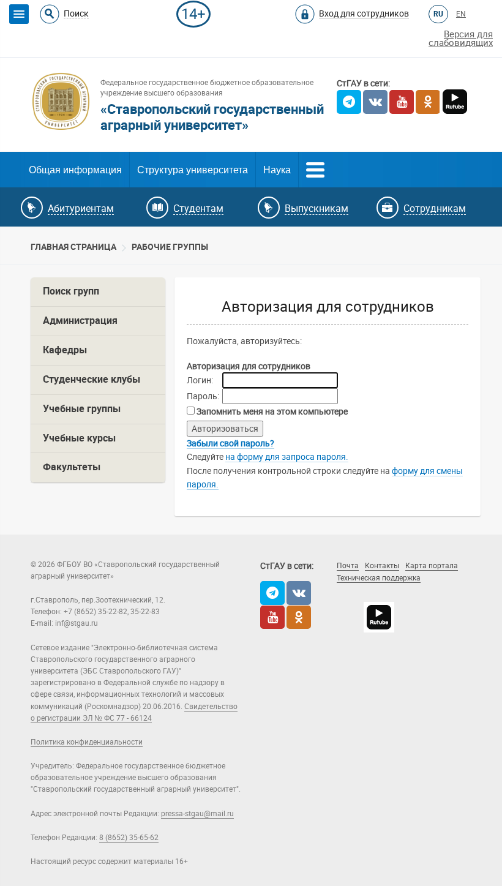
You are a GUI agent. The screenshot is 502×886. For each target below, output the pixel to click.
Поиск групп (71, 291)
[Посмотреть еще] (315, 168)
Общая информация (75, 170)
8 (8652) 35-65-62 (129, 837)
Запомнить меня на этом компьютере (271, 411)
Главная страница (73, 247)
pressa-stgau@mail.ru (197, 813)
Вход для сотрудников (364, 13)
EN (461, 14)
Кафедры (65, 350)
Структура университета (192, 170)
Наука (277, 170)
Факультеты (71, 467)
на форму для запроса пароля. (286, 457)
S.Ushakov (399, 595)
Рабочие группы (170, 247)
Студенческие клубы (91, 379)
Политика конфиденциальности (87, 742)
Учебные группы (82, 409)
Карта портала (431, 565)
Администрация (80, 320)
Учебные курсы (79, 438)
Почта (348, 565)
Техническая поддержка (379, 578)
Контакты (382, 565)
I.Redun (349, 607)
